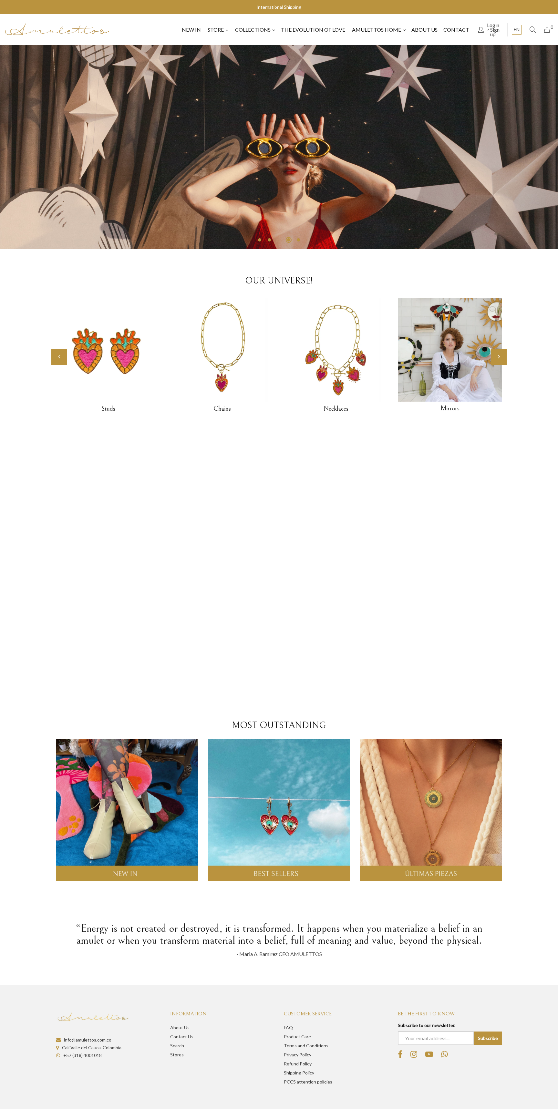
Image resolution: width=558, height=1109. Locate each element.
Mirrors (336, 408)
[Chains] (108, 350)
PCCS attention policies (308, 1081)
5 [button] (298, 239)
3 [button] (279, 239)
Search (177, 1045)
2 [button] (269, 239)
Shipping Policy (299, 1072)
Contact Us (181, 1036)
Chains (108, 409)
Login (493, 25)
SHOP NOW (469, 225)
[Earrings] (450, 350)
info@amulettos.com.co (87, 1039)
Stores (177, 1054)
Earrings (449, 409)
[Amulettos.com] (57, 29)
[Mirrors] (336, 349)
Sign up (495, 31)
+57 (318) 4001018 (82, 1055)
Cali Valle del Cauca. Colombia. (92, 1047)
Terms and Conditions (306, 1045)
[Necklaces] (222, 350)
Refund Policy (298, 1063)
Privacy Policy (297, 1054)
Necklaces (222, 409)
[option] (279, 147)
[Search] (533, 29)
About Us (180, 1027)
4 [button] (288, 239)
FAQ (288, 1027)
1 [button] (259, 239)
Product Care (297, 1036)
